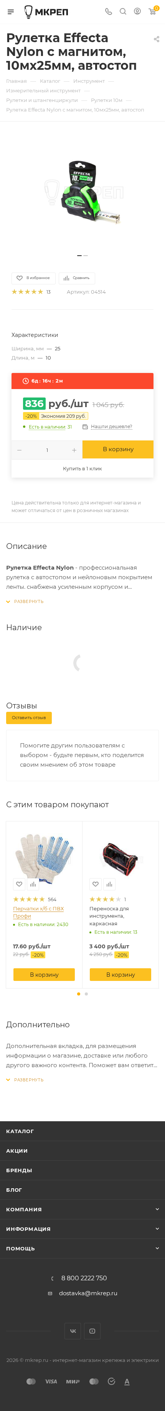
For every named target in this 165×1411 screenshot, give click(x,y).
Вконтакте (72, 1331)
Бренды (19, 1170)
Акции (17, 1151)
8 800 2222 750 (84, 1278)
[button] (78, 994)
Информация (28, 1229)
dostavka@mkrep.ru (88, 1293)
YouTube (92, 1331)
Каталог (20, 1131)
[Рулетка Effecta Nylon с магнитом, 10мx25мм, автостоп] (82, 191)
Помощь (20, 1248)
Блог (14, 1190)
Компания (24, 1209)
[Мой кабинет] (137, 12)
